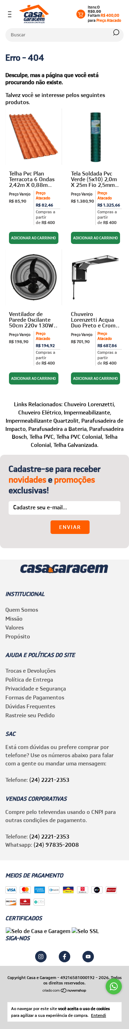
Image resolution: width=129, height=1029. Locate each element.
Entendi (98, 1015)
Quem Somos (21, 609)
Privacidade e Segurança (35, 688)
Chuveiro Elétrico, (40, 412)
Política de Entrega (29, 679)
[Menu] (10, 14)
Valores (14, 627)
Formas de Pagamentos (34, 697)
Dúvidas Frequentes (30, 706)
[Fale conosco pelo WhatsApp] (114, 986)
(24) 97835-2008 (56, 844)
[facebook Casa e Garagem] (64, 956)
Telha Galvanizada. (76, 444)
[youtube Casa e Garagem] (88, 956)
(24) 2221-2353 (49, 779)
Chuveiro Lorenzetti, (89, 404)
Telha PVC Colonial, (79, 436)
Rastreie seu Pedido (30, 715)
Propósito (17, 636)
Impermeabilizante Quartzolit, (43, 420)
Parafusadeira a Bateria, (58, 428)
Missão (14, 618)
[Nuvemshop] (64, 990)
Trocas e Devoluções (30, 670)
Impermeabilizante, (87, 412)
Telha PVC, (42, 436)
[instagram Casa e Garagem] (41, 956)
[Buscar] (115, 32)
